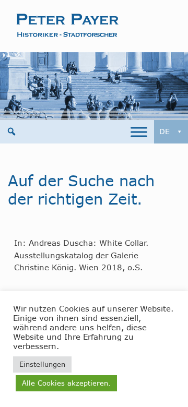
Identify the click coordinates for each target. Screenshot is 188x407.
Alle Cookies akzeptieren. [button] (66, 383)
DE (164, 131)
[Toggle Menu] (139, 132)
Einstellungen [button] (42, 364)
